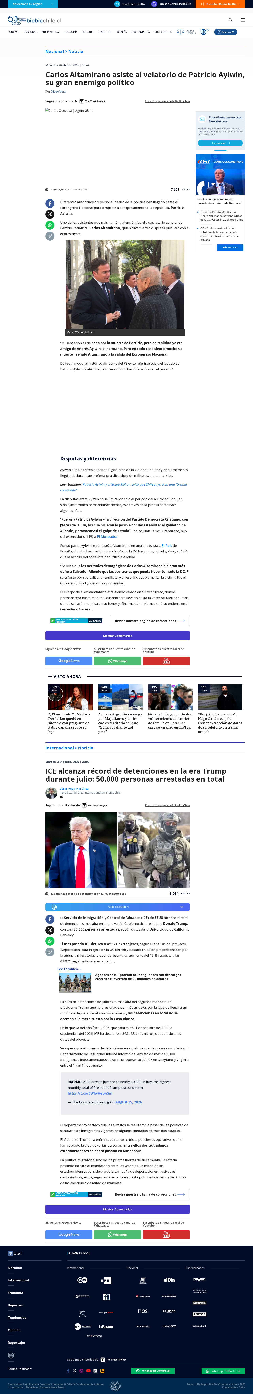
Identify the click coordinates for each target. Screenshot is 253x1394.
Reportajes (16, 1342)
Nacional (31, 32)
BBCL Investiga (141, 32)
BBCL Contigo (163, 32)
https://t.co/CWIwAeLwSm (90, 1093)
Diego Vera (58, 91)
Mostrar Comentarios (117, 635)
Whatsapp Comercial (156, 1370)
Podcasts (14, 32)
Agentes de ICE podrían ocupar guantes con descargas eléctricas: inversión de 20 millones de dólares (138, 977)
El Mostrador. (107, 536)
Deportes (87, 32)
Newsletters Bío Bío (133, 4)
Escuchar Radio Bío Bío (222, 4)
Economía (71, 32)
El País (167, 545)
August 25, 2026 (128, 1102)
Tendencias (105, 32)
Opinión (122, 32)
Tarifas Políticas (18, 1369)
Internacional (51, 32)
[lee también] (76, 983)
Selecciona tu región (27, 4)
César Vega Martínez (74, 788)
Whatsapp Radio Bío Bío (226, 1371)
